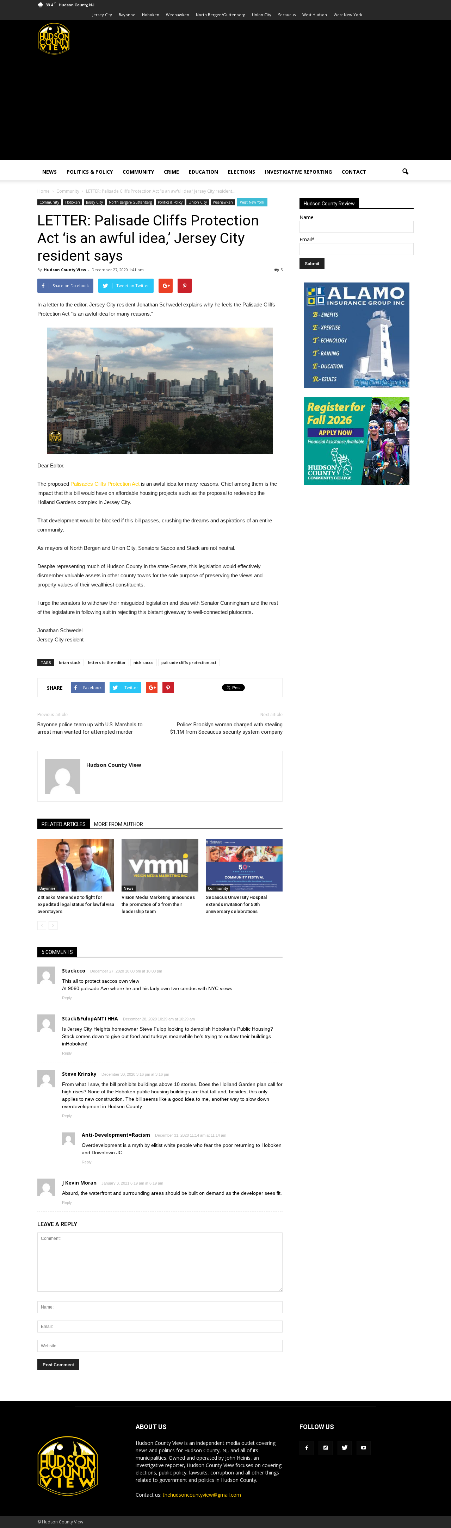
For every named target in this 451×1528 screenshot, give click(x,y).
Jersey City (102, 14)
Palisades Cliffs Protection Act (105, 484)
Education (203, 171)
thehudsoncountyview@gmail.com (202, 1494)
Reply (67, 998)
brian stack (69, 662)
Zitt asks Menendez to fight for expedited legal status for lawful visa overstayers (75, 904)
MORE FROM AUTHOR (118, 824)
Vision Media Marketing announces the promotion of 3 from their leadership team (158, 904)
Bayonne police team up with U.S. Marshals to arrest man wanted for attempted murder (90, 728)
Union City (261, 14)
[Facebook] (306, 1448)
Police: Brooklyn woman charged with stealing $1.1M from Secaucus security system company (226, 728)
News (49, 171)
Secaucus (287, 14)
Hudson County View (65, 269)
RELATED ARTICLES (64, 824)
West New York (348, 14)
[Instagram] (326, 1448)
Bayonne (127, 14)
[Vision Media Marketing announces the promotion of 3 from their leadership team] (160, 865)
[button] (405, 171)
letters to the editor (107, 662)
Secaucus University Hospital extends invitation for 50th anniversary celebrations (236, 904)
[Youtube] (364, 1448)
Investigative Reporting (298, 171)
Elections (241, 171)
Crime (171, 171)
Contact (354, 171)
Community (138, 171)
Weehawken (177, 14)
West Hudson (314, 14)
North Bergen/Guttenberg (220, 14)
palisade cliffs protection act (188, 662)
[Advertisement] (225, 110)
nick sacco (144, 662)
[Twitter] (345, 1448)
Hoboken (150, 14)
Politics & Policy (90, 171)
